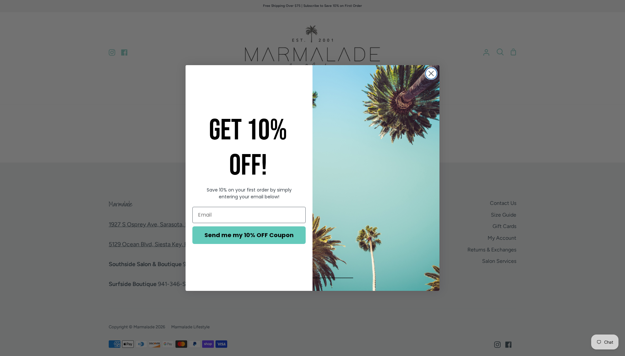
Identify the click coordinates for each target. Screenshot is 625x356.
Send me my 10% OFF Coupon (249, 235)
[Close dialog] (431, 73)
